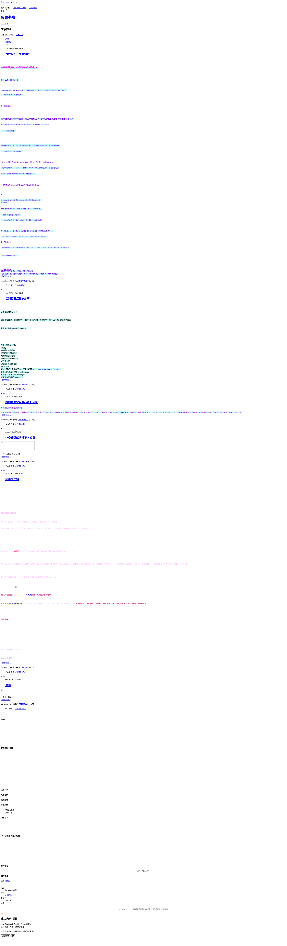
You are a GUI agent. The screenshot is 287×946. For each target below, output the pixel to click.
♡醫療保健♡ (20, 285)
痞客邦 (21, 281)
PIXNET (126, 909)
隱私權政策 (156, 909)
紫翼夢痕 (8, 17)
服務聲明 (165, 909)
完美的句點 (12, 479)
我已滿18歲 (5, 936)
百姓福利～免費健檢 (17, 54)
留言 (26, 281)
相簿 (7, 39)
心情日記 (19, 35)
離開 (12, 936)
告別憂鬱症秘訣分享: (17, 298)
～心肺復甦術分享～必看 (20, 437)
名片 (7, 45)
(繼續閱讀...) (6, 276)
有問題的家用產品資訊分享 (21, 402)
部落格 (8, 42)
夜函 (29, 595)
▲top (3, 289)
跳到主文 (4, 24)
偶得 (8, 685)
